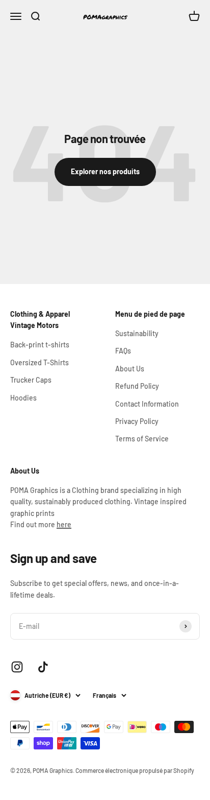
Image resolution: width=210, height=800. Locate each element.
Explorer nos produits (105, 171)
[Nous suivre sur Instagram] (17, 667)
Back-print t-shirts (39, 344)
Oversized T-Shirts (39, 362)
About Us (129, 368)
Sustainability (137, 333)
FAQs (123, 350)
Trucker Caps (30, 379)
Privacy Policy (137, 421)
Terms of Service (142, 438)
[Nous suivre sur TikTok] (43, 667)
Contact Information (147, 403)
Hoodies (23, 397)
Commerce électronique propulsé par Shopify (134, 770)
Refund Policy (137, 386)
